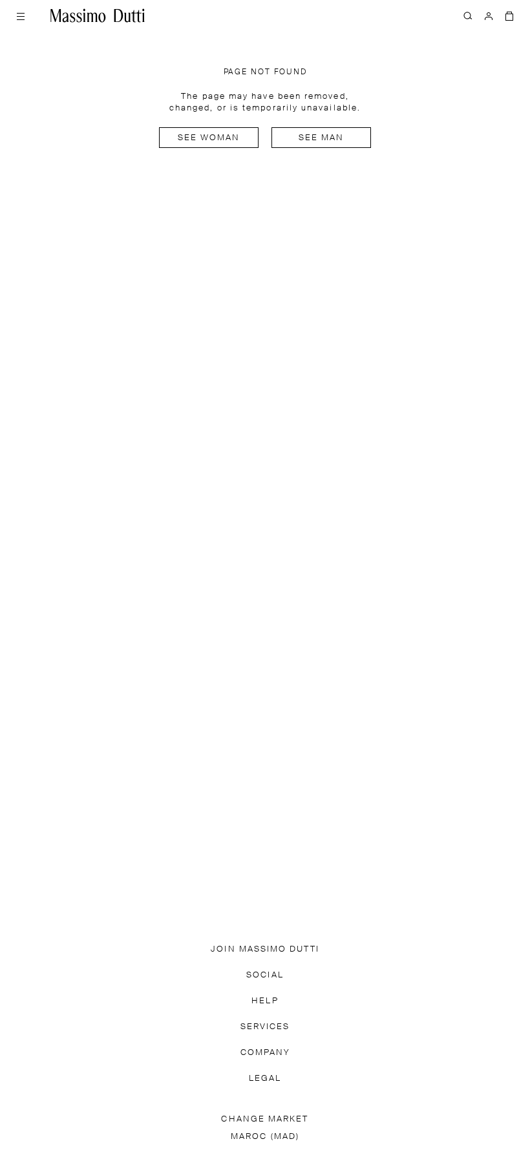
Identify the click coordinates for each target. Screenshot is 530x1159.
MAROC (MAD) (265, 1137)
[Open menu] (20, 15)
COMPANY (265, 1053)
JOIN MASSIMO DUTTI (265, 949)
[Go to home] (97, 15)
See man (321, 138)
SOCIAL (264, 975)
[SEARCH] (468, 15)
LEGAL (265, 1078)
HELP (264, 1001)
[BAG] (509, 15)
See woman (209, 138)
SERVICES (265, 1027)
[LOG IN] (488, 15)
